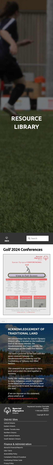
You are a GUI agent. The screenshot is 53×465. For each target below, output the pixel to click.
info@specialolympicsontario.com (22, 398)
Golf (3, 321)
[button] (6, 239)
